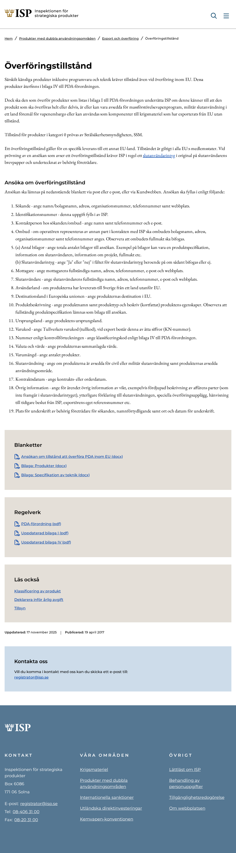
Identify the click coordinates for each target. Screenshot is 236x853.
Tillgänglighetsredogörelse (196, 797)
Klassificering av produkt (37, 591)
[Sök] (215, 16)
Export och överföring (120, 38)
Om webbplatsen (187, 808)
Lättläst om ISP (185, 769)
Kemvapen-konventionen (106, 819)
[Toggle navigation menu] (226, 16)
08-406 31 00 (26, 811)
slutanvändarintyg (159, 155)
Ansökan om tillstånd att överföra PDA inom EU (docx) (72, 456)
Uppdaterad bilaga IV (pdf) (46, 542)
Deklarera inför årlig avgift (38, 599)
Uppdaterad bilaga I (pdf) (44, 533)
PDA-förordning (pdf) (41, 524)
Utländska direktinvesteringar (111, 808)
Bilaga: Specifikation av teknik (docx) (55, 475)
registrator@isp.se (31, 677)
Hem (9, 38)
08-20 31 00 (26, 819)
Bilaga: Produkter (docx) (44, 466)
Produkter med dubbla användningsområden (57, 38)
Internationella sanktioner (107, 797)
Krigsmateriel (94, 769)
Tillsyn (20, 608)
